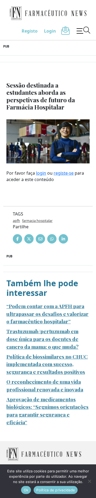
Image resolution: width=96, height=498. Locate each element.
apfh (16, 220)
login (41, 173)
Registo (30, 31)
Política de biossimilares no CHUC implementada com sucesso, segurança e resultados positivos (47, 364)
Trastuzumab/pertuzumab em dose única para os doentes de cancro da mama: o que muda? (42, 339)
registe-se (64, 173)
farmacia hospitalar (37, 220)
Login (50, 31)
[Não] (89, 481)
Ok (26, 490)
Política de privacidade (55, 490)
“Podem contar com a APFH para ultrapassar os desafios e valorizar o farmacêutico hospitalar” (47, 314)
